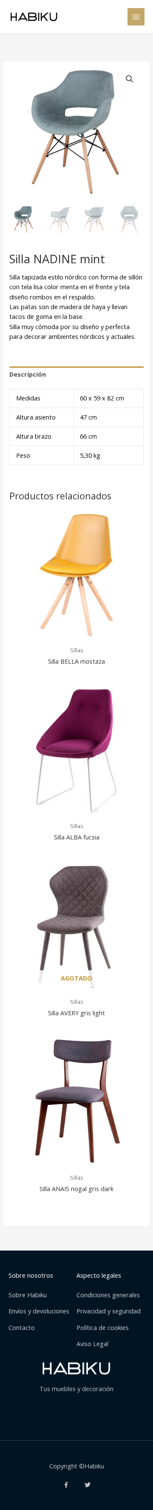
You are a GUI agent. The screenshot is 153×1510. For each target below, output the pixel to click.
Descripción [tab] (27, 374)
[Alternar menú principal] (136, 16)
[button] (129, 79)
